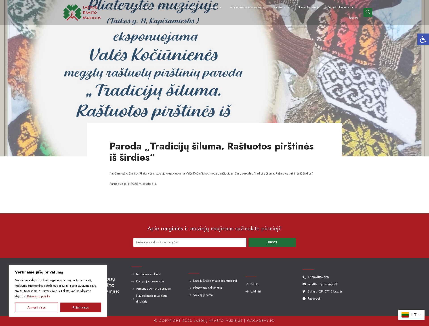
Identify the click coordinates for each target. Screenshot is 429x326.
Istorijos (353, 18)
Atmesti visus (36, 307)
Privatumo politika (38, 296)
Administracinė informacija (245, 7)
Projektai (212, 7)
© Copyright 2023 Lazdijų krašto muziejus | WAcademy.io (214, 320)
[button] (423, 39)
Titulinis (114, 7)
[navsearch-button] (367, 12)
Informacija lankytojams (144, 7)
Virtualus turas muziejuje (184, 7)
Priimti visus (81, 307)
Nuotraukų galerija (308, 7)
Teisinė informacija (338, 7)
